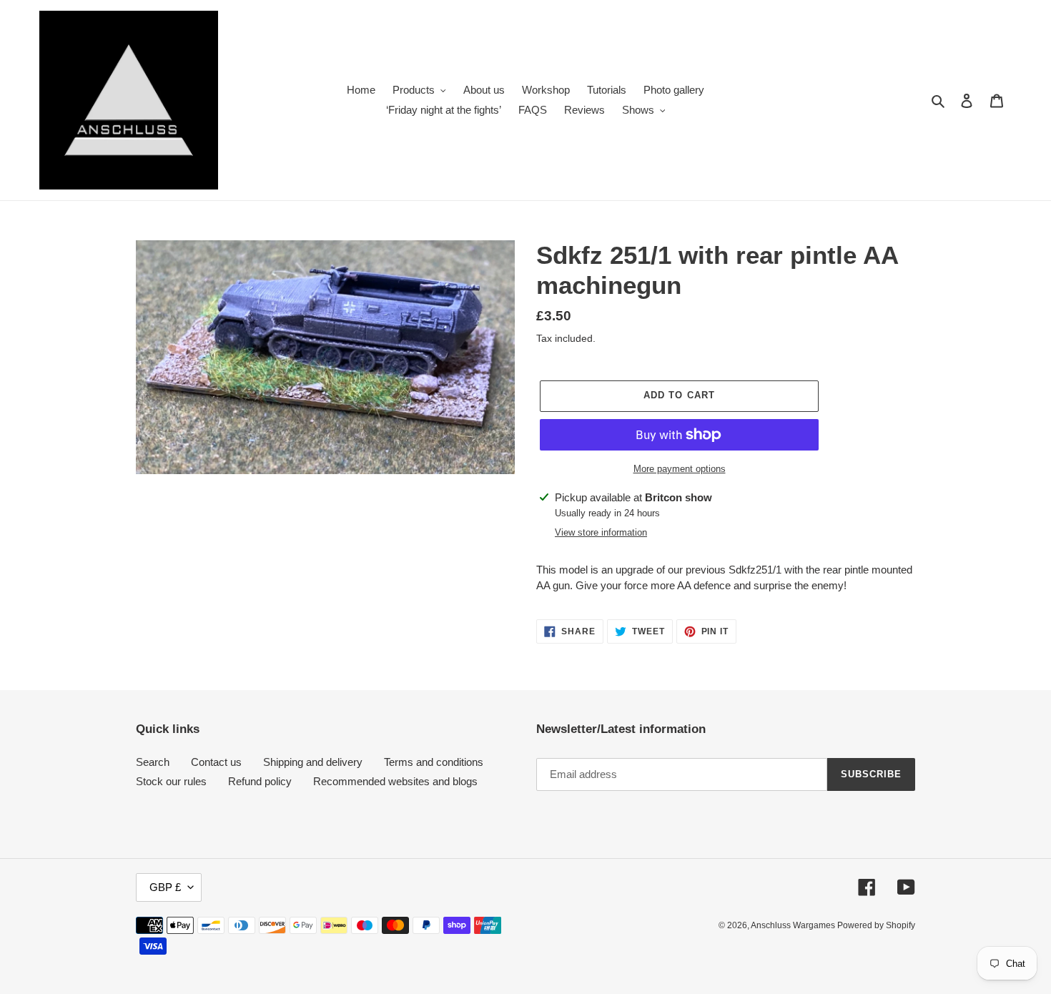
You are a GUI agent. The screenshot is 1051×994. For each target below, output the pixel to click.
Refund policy (260, 781)
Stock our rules (171, 781)
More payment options (679, 468)
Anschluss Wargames (794, 925)
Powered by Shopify (876, 925)
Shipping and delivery (312, 762)
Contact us (216, 762)
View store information (601, 532)
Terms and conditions (433, 762)
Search (152, 762)
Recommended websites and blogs (395, 781)
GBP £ (165, 887)
